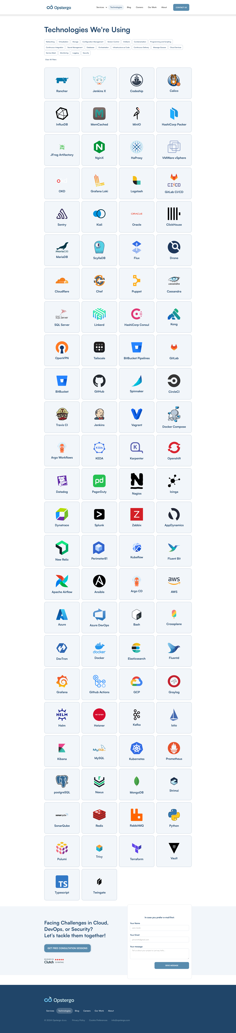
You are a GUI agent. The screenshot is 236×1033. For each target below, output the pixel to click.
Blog (129, 7)
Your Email (135, 935)
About (164, 7)
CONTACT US (181, 7)
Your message (136, 946)
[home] (59, 7)
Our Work (152, 7)
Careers (139, 7)
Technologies (116, 7)
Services (50, 1010)
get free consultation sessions (67, 948)
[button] (101, 7)
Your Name (135, 923)
